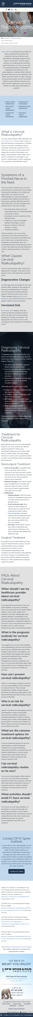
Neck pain (5, 52)
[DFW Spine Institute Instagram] (12, 10)
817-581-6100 (16, 990)
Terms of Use (17, 1003)
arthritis (22, 296)
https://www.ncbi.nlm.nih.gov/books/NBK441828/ (15, 896)
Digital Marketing (12, 1012)
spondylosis (5, 299)
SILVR (24, 1012)
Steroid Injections (14, 513)
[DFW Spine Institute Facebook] (6, 10)
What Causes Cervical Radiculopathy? (10, 108)
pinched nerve (8, 141)
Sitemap (21, 1005)
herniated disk (8, 310)
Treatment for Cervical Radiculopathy (10, 114)
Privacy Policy (6, 1003)
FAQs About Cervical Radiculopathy (23, 114)
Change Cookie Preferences (16, 1008)
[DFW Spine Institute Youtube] (9, 10)
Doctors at (18, 947)
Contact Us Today (16, 871)
